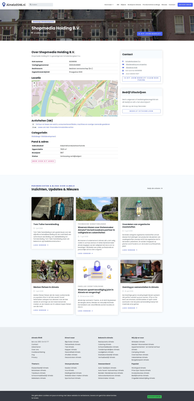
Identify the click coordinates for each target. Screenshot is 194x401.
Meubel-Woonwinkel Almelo (143, 344)
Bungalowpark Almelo (140, 360)
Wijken (123, 5)
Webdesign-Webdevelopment (43, 21)
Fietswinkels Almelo (72, 344)
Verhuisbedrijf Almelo (106, 357)
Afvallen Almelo (71, 355)
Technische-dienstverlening (92, 224)
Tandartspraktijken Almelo (108, 349)
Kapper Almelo (71, 349)
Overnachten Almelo (140, 355)
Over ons (35, 349)
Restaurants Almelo (106, 342)
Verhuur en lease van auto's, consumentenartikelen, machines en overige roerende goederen (73, 124)
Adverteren (185, 4)
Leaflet (105, 116)
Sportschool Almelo (73, 378)
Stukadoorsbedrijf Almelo (108, 355)
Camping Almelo (138, 352)
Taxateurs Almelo (38, 373)
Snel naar (108, 5)
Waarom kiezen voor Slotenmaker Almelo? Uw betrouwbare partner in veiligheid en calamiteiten (96, 230)
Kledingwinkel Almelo (73, 373)
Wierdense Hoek (131, 68)
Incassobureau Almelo (140, 373)
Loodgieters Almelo (105, 352)
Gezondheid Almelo (72, 352)
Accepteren (154, 397)
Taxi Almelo (69, 347)
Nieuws (164, 5)
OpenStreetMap (113, 116)
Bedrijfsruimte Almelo (140, 375)
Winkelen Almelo (138, 342)
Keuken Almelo (71, 368)
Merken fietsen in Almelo (46, 287)
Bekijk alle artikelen (153, 188)
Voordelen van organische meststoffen (136, 225)
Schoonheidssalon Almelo (108, 347)
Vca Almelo (69, 370)
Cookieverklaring (38, 352)
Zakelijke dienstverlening (90, 286)
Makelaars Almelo (39, 378)
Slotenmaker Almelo (106, 378)
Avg (33, 355)
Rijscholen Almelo (72, 342)
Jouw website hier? (132, 74)
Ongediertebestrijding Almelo (143, 378)
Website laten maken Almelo (76, 375)
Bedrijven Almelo (134, 5)
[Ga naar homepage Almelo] (13, 5)
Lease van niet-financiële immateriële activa (55, 127)
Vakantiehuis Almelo (140, 357)
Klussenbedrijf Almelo (40, 368)
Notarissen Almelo (39, 370)
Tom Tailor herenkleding (46, 224)
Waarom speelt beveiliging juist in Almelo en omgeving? (95, 291)
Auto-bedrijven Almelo (107, 368)
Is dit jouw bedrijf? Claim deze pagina (141, 79)
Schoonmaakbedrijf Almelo (42, 375)
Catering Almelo (104, 344)
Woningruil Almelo (139, 368)
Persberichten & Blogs (151, 5)
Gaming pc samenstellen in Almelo (140, 287)
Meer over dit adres (43, 161)
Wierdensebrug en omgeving (136, 64)
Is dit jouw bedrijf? (149, 34)
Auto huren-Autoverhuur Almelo (111, 370)
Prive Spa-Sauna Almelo (141, 370)
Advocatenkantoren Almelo (109, 375)
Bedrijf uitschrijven (141, 111)
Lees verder (40, 245)
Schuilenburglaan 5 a (42, 33)
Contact (172, 5)
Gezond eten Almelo (73, 357)
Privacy (34, 357)
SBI (118, 5)
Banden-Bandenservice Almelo (110, 373)
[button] (75, 98)
